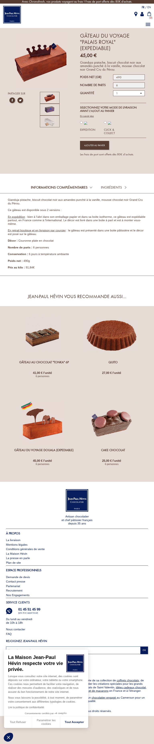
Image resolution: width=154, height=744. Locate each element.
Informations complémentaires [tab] (59, 187)
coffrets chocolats (128, 680)
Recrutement (14, 590)
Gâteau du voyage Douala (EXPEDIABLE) (44, 450)
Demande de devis (18, 577)
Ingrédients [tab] (111, 187)
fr (143, 7)
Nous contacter (16, 629)
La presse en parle (18, 558)
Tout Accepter (74, 722)
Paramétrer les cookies (46, 722)
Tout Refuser (18, 722)
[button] (8, 737)
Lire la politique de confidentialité (26, 707)
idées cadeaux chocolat (131, 687)
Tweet (20, 100)
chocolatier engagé (104, 697)
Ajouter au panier (94, 145)
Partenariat (13, 586)
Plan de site (13, 562)
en (149, 7)
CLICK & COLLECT (109, 131)
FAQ (9, 634)
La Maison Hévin (16, 553)
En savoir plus (87, 116)
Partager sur (12, 100)
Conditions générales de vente (25, 549)
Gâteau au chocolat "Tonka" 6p (44, 362)
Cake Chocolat (113, 450)
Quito (113, 362)
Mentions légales (16, 544)
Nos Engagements (17, 595)
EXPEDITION (87, 130)
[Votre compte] (142, 14)
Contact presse (15, 581)
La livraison (13, 540)
